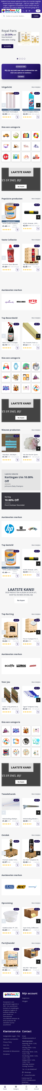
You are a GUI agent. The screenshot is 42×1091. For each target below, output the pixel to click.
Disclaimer (6, 1054)
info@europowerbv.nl (29, 1038)
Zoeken (36, 16)
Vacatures (6, 1048)
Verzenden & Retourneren (11, 1051)
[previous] (4, 105)
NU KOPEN (7, 46)
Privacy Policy (7, 1042)
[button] (31, 16)
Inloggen (25, 1001)
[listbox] (21, 38)
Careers (21, 76)
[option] (21, 38)
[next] (38, 105)
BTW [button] (38, 11)
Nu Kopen (21, 186)
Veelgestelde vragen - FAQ (11, 1036)
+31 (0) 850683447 (31, 1069)
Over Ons (6, 1045)
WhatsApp (28, 1072)
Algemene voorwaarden (10, 1039)
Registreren (25, 998)
